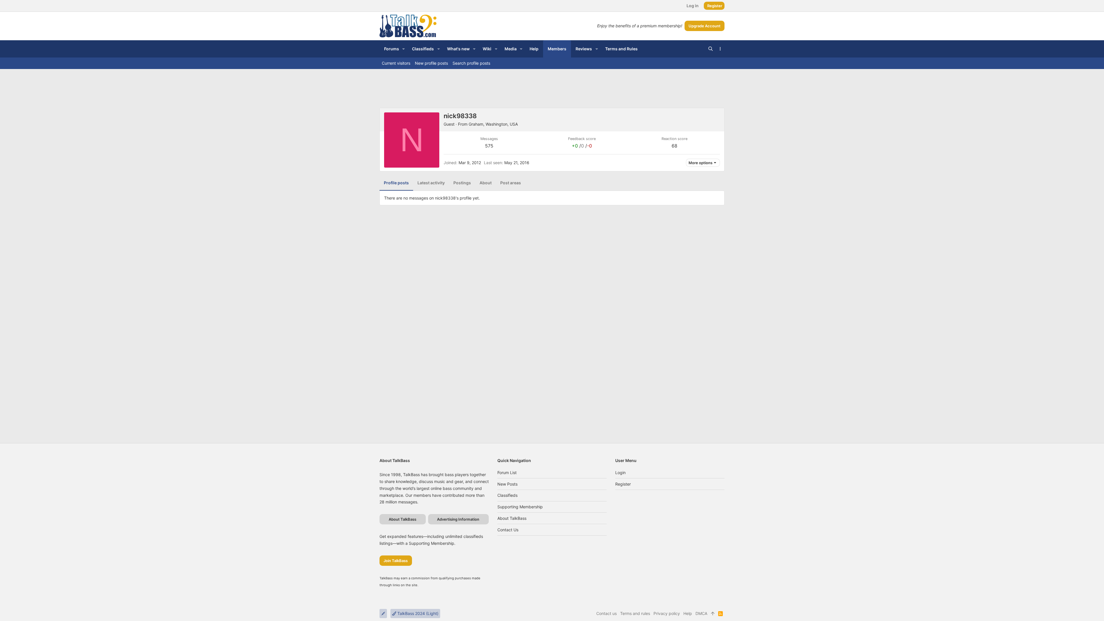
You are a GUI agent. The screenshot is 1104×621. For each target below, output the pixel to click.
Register (623, 484)
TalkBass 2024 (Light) (417, 613)
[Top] (712, 613)
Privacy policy (666, 613)
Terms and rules (635, 613)
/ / (582, 146)
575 (489, 146)
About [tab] (486, 182)
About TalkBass (511, 518)
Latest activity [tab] (431, 182)
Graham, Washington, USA (493, 124)
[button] (403, 48)
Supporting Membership (520, 506)
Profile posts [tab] (396, 182)
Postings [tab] (462, 182)
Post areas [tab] (510, 182)
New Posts (507, 484)
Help (687, 613)
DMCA (701, 613)
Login (620, 472)
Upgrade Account (704, 26)
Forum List (507, 472)
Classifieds (507, 495)
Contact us (507, 529)
